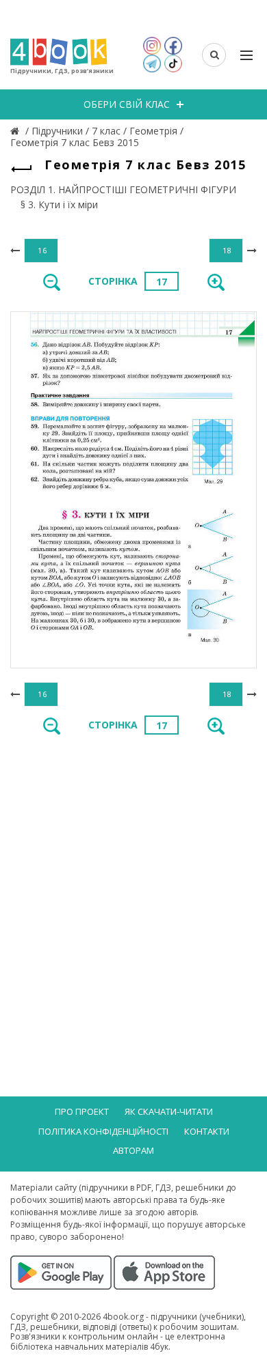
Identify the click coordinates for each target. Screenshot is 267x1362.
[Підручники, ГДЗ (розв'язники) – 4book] (16, 130)
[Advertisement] (133, 889)
